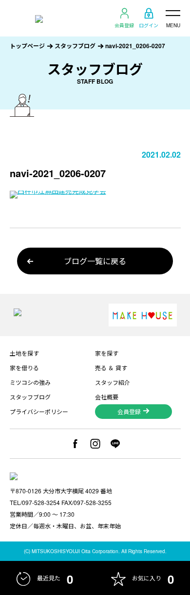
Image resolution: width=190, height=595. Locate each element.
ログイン (148, 24)
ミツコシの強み (30, 382)
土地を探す (24, 353)
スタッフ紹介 (112, 382)
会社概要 (106, 397)
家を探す (106, 353)
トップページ (27, 45)
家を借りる (24, 367)
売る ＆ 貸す (111, 367)
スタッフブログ (75, 45)
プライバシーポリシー (39, 411)
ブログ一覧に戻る (95, 261)
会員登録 (124, 24)
